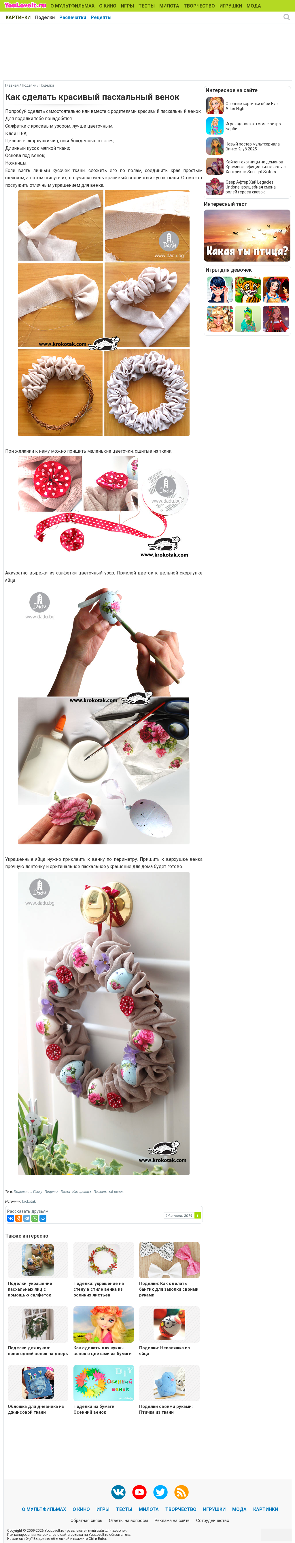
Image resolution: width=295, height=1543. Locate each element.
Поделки (45, 17)
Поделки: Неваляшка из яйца (164, 1350)
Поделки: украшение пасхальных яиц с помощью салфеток (30, 1289)
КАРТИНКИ (18, 17)
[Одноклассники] (18, 1218)
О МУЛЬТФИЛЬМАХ (72, 6)
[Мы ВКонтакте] (118, 1492)
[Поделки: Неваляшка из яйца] (169, 1324)
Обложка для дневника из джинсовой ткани (36, 1409)
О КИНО (107, 6)
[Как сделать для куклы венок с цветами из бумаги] (103, 1325)
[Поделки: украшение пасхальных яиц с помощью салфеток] (38, 1259)
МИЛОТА (169, 6)
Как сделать (81, 1192)
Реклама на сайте (172, 1520)
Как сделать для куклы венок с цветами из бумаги (102, 1350)
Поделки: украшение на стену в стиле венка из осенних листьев (98, 1289)
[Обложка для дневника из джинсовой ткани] (38, 1382)
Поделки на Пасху (28, 1192)
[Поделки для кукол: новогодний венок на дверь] (38, 1324)
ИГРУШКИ (231, 6)
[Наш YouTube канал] (139, 1492)
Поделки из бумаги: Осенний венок (94, 1409)
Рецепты (101, 17)
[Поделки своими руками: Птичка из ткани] (169, 1382)
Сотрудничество (212, 1520)
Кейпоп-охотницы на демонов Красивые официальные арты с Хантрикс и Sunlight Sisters (255, 167)
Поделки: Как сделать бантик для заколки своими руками (168, 1289)
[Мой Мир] (42, 1218)
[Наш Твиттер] (160, 1492)
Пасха (65, 1192)
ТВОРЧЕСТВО (199, 6)
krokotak (29, 1201)
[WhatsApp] (34, 1218)
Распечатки (72, 17)
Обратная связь (86, 1520)
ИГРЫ (127, 6)
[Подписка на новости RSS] (181, 1492)
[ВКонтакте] (10, 1218)
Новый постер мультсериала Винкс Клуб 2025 (253, 146)
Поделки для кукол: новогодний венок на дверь (38, 1350)
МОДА (254, 6)
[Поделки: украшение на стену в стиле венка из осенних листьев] (103, 1259)
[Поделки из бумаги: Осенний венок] (103, 1384)
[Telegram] (26, 1218)
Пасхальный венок (109, 1192)
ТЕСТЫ (147, 6)
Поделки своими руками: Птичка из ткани (166, 1409)
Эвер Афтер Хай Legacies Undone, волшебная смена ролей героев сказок (251, 187)
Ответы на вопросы (128, 1520)
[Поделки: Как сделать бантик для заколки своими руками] (169, 1261)
